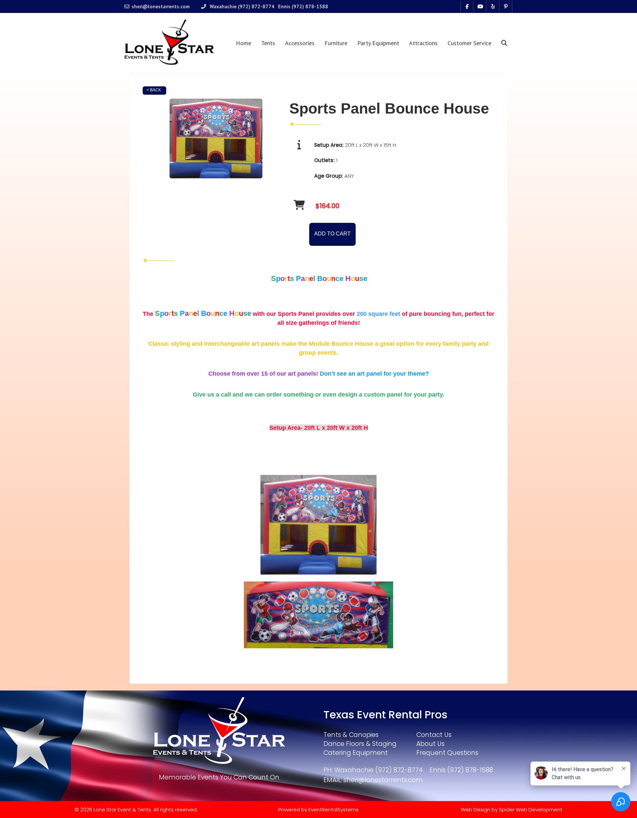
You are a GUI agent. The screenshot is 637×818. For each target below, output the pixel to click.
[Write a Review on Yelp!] (492, 6)
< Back (154, 90)
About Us (430, 743)
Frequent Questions (447, 752)
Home (243, 43)
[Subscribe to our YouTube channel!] (479, 6)
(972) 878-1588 (310, 6)
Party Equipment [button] (378, 43)
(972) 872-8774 (256, 6)
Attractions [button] (423, 43)
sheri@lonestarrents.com (161, 6)
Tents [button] (268, 43)
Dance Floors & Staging (359, 743)
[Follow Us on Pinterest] (505, 6)
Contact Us (434, 734)
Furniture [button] (335, 43)
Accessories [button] (300, 43)
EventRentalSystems (334, 809)
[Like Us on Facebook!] (466, 6)
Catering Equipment (355, 752)
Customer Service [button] (469, 43)
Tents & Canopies (351, 734)
